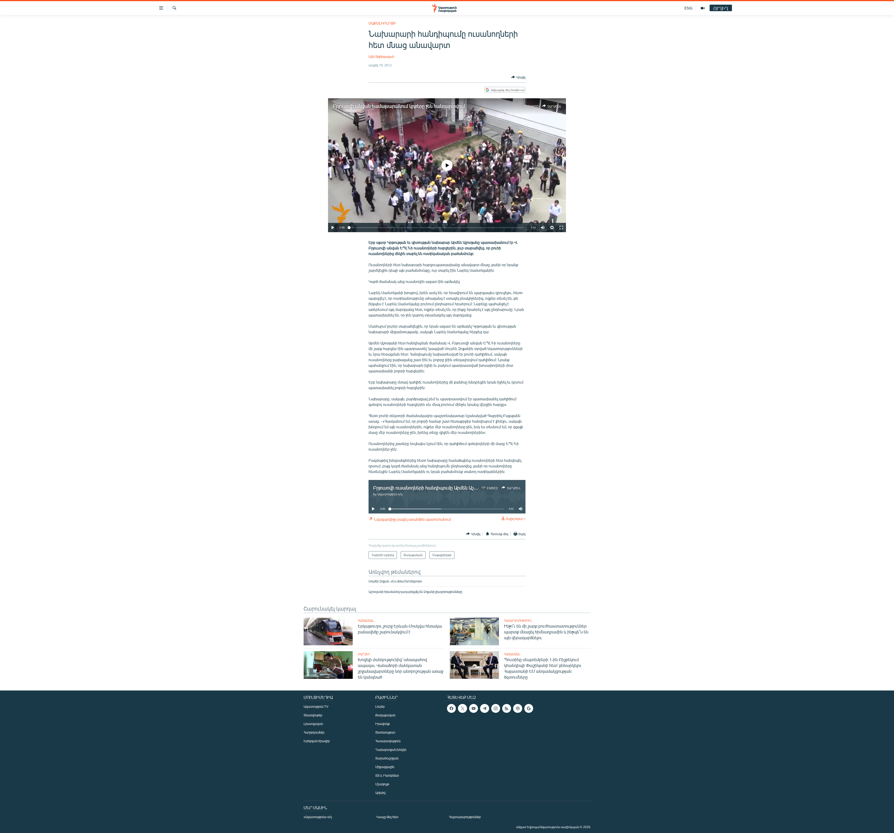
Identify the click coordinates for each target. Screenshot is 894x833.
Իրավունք (382, 724)
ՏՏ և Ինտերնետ (387, 775)
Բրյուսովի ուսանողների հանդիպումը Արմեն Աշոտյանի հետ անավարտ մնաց (455, 487)
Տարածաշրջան (386, 758)
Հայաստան (366, 620)
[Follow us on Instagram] (495, 708)
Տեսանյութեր (313, 715)
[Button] (518, 77)
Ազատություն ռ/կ (389, 494)
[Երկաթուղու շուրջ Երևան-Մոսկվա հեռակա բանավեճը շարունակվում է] (328, 631)
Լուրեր (380, 706)
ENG (688, 8)
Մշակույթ (382, 784)
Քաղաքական (385, 715)
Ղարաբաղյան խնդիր (390, 749)
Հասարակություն (518, 620)
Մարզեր (364, 654)
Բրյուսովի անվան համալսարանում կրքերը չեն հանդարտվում (399, 106)
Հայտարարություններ (465, 817)
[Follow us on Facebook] (451, 708)
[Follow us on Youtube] (473, 708)
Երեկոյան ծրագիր (317, 741)
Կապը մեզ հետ (387, 817)
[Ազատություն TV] (703, 8)
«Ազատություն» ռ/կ (318, 817)
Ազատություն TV (316, 706)
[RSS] (506, 708)
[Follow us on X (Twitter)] (462, 708)
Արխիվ (380, 793)
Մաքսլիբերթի (382, 23)
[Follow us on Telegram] (484, 708)
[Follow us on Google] (528, 708)
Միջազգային (384, 767)
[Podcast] (517, 708)
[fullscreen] (561, 227)
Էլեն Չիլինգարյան (381, 56)
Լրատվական (313, 724)
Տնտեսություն (385, 732)
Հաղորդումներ (314, 732)
